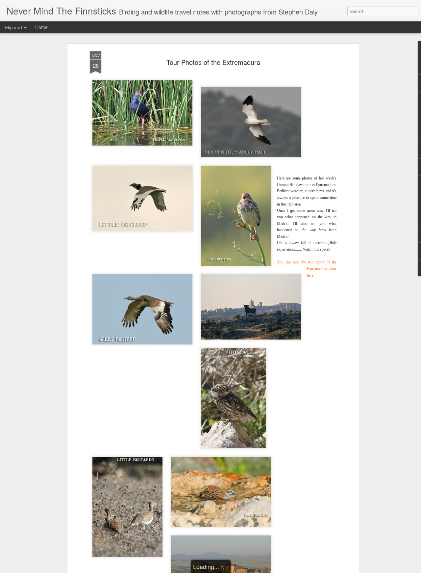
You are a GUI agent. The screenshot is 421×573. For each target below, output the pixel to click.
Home (41, 27)
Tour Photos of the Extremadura (213, 62)
